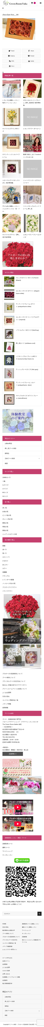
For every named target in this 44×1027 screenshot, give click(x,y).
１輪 (3, 481)
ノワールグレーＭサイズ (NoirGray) (27, 330)
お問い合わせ (6, 974)
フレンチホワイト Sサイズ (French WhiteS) (27, 279)
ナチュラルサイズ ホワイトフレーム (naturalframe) (27, 397)
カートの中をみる (7, 958)
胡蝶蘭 (4, 572)
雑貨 (6, 463)
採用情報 (5, 707)
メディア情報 (6, 704)
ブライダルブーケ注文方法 (9, 940)
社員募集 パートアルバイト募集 (11, 977)
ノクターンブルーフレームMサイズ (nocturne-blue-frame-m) (26, 357)
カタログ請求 (6, 970)
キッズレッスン (7, 855)
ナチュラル (6, 576)
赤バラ (4, 549)
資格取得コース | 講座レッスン (30, 924)
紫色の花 (5, 523)
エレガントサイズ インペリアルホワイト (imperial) (27, 318)
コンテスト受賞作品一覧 (10, 700)
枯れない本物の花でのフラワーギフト (14, 685)
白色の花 (5, 511)
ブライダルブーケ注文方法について (13, 681)
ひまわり (5, 561)
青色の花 (5, 526)
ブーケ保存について (8, 677)
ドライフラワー (7, 591)
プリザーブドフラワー (9, 587)
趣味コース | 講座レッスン (29, 927)
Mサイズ (5, 492)
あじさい (5, 564)
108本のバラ (6, 477)
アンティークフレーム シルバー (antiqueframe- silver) (25, 384)
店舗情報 (24, 936)
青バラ (4, 553)
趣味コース (6, 847)
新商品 (7, 453)
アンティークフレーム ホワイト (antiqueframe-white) (25, 305)
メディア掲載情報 (7, 946)
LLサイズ (5, 485)
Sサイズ (5, 496)
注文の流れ (6, 696)
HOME (4, 924)
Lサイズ (5, 488)
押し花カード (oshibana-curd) (25, 343)
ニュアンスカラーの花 (9, 534)
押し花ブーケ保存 (10, 448)
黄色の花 (5, 530)
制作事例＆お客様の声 (8, 930)
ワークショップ (7, 851)
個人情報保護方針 (7, 983)
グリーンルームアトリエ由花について (14, 689)
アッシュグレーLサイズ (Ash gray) (27, 369)
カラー (4, 568)
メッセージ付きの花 (8, 583)
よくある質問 (6, 692)
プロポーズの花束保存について (12, 673)
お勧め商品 (8, 443)
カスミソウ (6, 557)
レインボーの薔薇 (8, 579)
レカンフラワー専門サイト (9, 949)
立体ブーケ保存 (10, 458)
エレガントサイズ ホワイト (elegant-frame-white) (28, 292)
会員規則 (4, 980)
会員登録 (4, 964)
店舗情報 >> (13, 754)
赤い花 (4, 508)
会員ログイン (6, 961)
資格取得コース (7, 843)
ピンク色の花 (6, 515)
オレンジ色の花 (7, 519)
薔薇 (3, 546)
